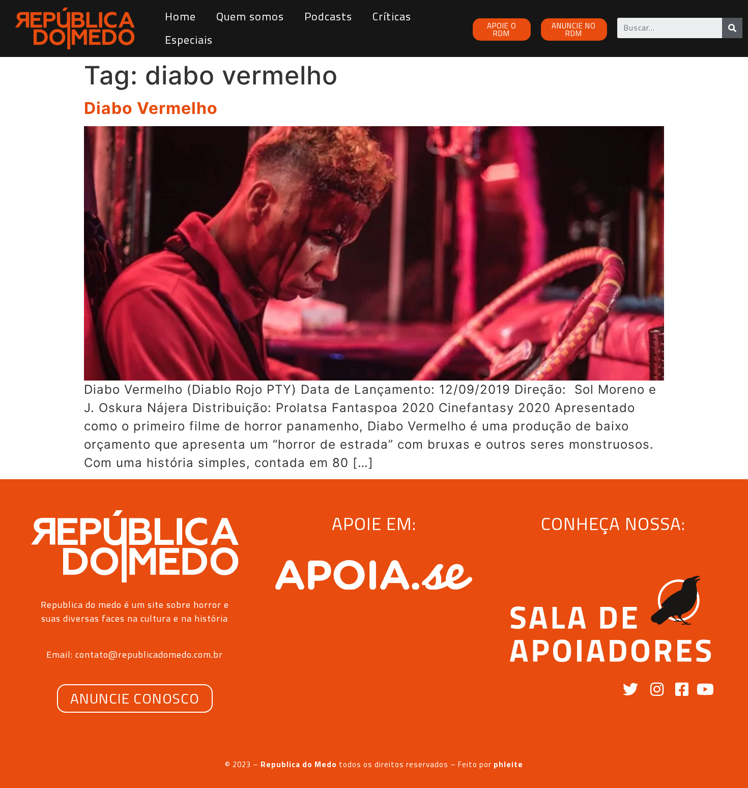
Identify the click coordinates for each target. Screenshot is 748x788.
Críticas (391, 16)
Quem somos (250, 16)
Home (180, 16)
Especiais (189, 39)
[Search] (732, 28)
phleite (508, 764)
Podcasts (328, 16)
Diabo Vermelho (151, 108)
